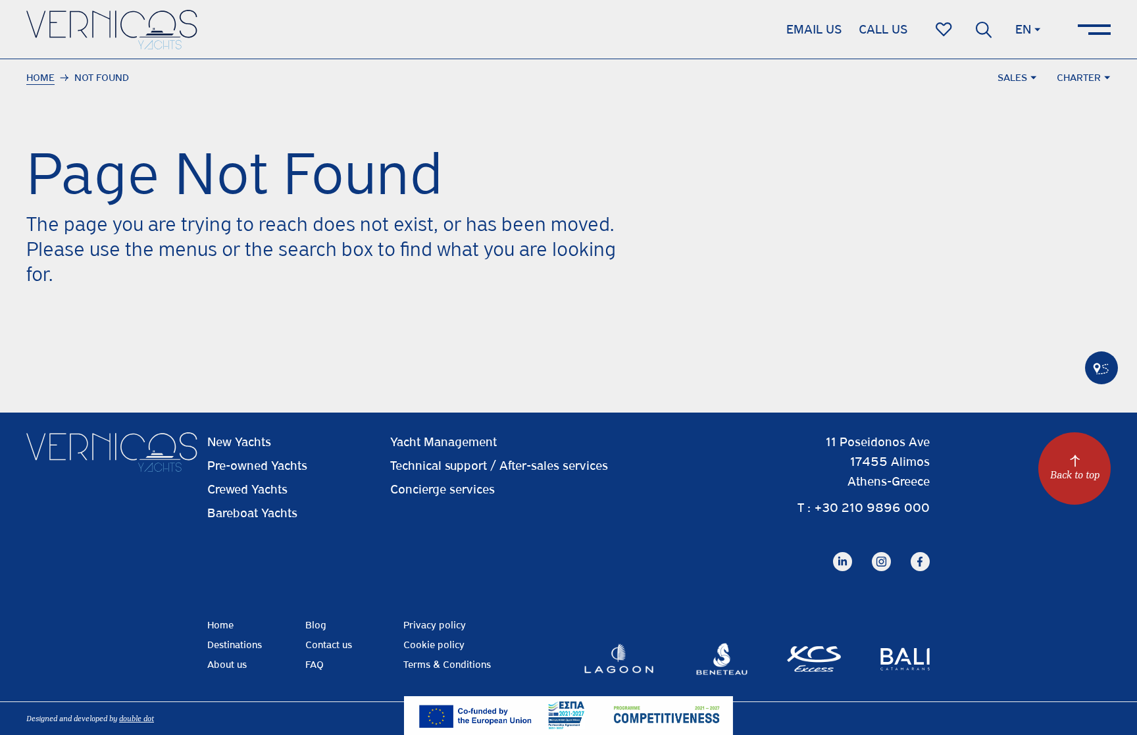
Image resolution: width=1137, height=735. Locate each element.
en (1023, 29)
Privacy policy (434, 625)
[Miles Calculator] (1101, 367)
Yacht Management (443, 442)
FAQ (314, 664)
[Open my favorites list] (944, 29)
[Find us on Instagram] (881, 551)
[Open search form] (983, 29)
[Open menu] (1094, 29)
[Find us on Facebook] (920, 551)
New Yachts (239, 442)
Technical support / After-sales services (499, 465)
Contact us (328, 644)
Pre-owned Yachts (257, 465)
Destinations (234, 644)
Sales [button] (1012, 77)
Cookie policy (434, 644)
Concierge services (442, 489)
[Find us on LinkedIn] (842, 551)
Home (40, 77)
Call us (883, 29)
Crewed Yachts (247, 489)
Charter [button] (1079, 77)
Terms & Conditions (447, 664)
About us (227, 664)
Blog (315, 625)
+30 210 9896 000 (872, 507)
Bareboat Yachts (252, 513)
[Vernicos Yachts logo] (111, 29)
